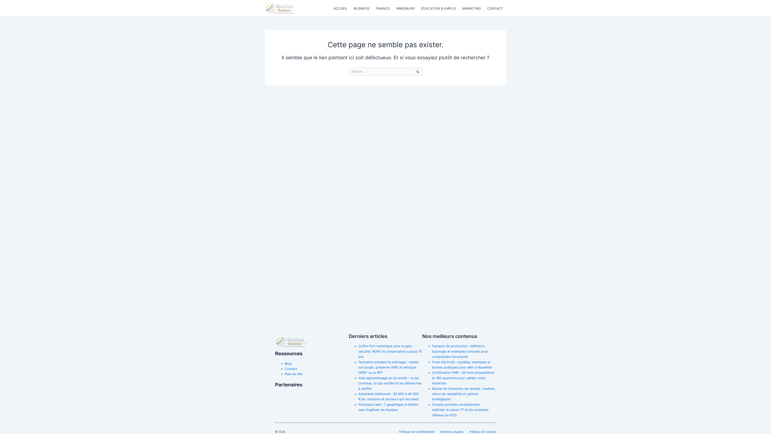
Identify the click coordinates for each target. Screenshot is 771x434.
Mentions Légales (451, 431)
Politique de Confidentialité (416, 431)
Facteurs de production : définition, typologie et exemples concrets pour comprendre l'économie (460, 351)
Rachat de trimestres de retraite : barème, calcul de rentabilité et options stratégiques (463, 394)
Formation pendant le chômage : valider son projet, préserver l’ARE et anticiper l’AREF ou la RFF (388, 367)
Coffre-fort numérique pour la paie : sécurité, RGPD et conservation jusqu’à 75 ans (390, 351)
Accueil (340, 8)
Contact (495, 8)
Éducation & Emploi (438, 8)
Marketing (471, 8)
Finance (383, 8)
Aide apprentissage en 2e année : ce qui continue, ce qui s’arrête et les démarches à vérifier (389, 383)
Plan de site (293, 374)
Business (361, 8)
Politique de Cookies (482, 431)
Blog (288, 363)
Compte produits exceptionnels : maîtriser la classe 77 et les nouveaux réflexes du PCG (460, 409)
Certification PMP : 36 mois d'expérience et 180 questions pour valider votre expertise (463, 378)
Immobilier (405, 8)
